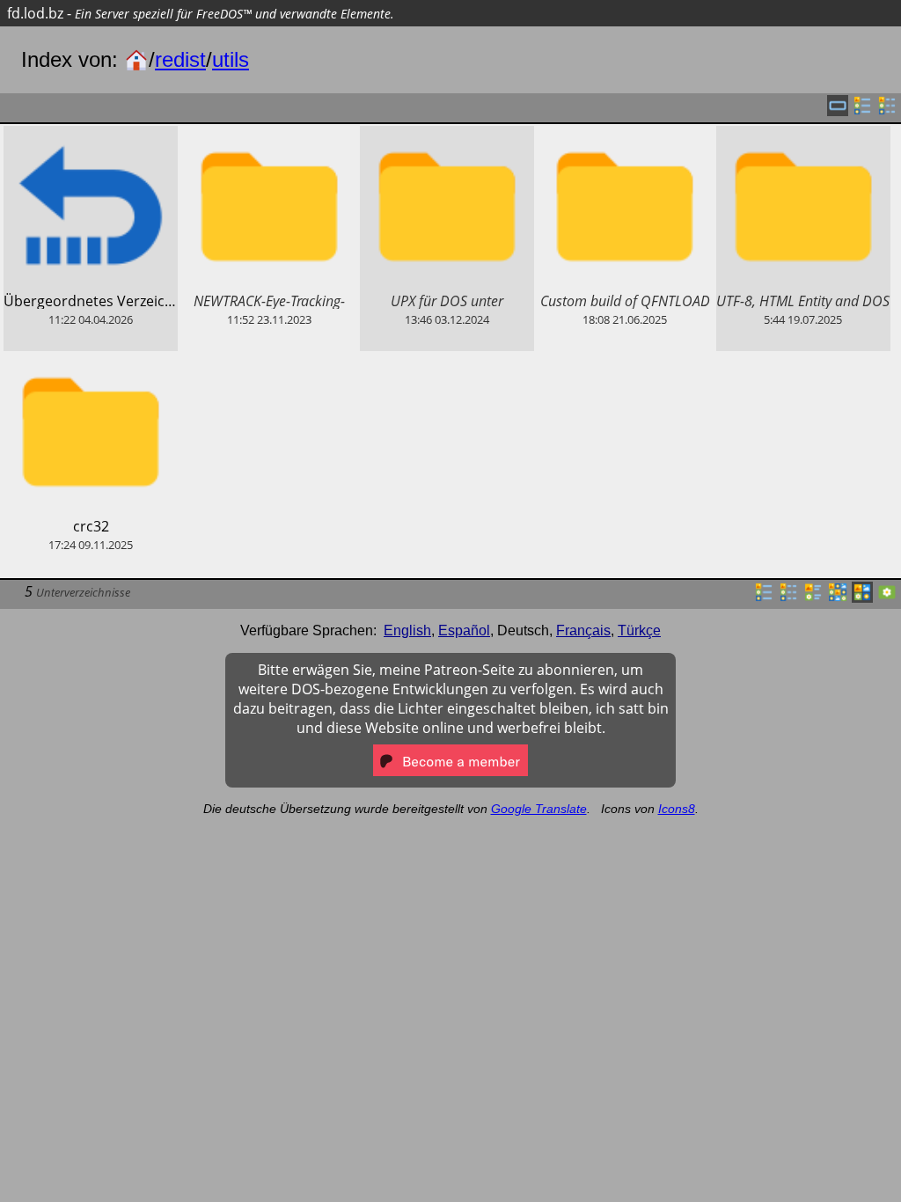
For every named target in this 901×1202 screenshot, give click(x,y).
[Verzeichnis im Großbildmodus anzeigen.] (886, 597)
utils (230, 59)
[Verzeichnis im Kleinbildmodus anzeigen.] (837, 597)
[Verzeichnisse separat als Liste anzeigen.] (862, 111)
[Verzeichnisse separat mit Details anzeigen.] (886, 111)
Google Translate (539, 809)
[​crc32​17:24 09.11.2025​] (91, 360)
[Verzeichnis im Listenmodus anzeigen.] (763, 597)
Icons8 (676, 809)
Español (464, 630)
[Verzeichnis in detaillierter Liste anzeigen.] (788, 597)
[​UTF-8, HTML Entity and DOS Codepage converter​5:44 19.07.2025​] (803, 135)
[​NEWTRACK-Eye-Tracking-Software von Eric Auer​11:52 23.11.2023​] (268, 135)
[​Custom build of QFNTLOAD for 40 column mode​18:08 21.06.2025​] (625, 135)
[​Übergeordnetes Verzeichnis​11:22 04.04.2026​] (91, 135)
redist (180, 59)
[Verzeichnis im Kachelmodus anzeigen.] (813, 597)
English (407, 630)
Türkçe (639, 630)
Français (583, 630)
